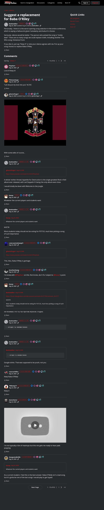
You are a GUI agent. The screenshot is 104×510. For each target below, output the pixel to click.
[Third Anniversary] (30, 24)
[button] (6, 25)
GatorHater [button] (13, 400)
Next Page (35, 487)
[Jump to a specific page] (64, 60)
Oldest (12, 61)
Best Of (72, 27)
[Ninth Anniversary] (32, 94)
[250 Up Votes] (40, 400)
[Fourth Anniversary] (34, 400)
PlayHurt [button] (12, 66)
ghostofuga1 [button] (14, 94)
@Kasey (57, 275)
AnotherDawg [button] (14, 270)
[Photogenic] (26, 94)
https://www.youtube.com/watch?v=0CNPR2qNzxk (22, 174)
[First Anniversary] (36, 80)
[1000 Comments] (42, 372)
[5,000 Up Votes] (35, 24)
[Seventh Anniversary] (39, 270)
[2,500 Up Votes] (42, 80)
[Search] (79, 3)
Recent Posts (74, 21)
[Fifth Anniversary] (33, 66)
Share (6, 50)
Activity (72, 24)
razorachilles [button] (13, 372)
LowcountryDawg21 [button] (16, 243)
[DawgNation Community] (10, 3)
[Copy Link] (40, 26)
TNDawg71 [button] (13, 386)
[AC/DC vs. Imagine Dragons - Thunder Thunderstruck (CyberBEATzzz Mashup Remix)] (35, 425)
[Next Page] (61, 60)
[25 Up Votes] (43, 457)
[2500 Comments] (47, 243)
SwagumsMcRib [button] (14, 457)
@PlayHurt (19, 275)
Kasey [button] (11, 195)
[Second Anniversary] (39, 372)
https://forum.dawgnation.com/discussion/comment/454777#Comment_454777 (32, 296)
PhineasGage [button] (14, 80)
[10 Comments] (37, 400)
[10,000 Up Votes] (37, 94)
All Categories (74, 18)
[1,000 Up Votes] (38, 66)
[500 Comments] (36, 66)
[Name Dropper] (27, 24)
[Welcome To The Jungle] (35, 122)
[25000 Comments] (29, 195)
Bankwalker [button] (13, 24)
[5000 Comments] (32, 24)
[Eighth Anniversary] (26, 195)
